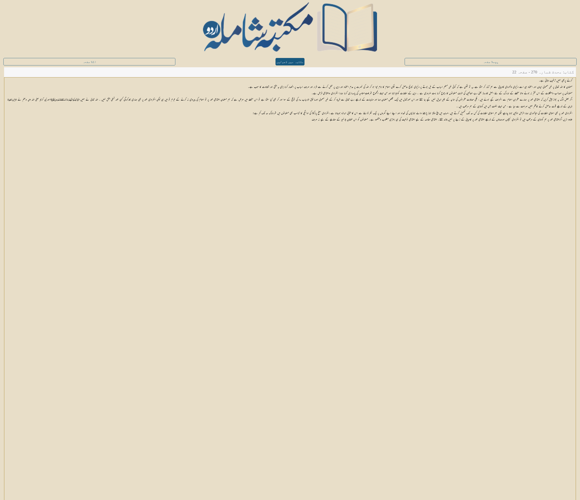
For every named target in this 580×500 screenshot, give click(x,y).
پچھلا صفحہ (490, 62)
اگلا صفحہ (89, 62)
